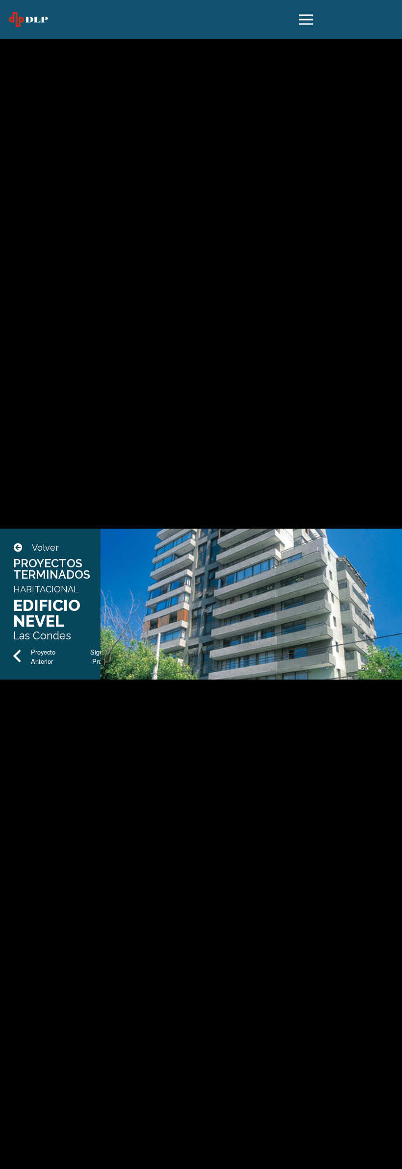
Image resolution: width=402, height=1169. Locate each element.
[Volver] (22, 548)
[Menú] (306, 19)
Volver (45, 547)
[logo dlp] (28, 19)
